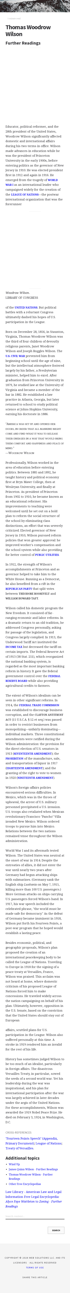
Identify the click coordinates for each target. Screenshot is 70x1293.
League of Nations (49, 1143)
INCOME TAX (14, 647)
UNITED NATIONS (26, 307)
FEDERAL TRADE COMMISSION (39, 705)
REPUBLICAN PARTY (19, 588)
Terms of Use (35, 1267)
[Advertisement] (35, 85)
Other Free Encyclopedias (25, 1184)
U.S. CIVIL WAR (15, 356)
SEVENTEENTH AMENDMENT (33, 753)
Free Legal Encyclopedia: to (34, 1201)
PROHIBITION (14, 758)
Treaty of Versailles (19, 1148)
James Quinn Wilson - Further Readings (33, 1169)
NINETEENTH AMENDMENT (35, 778)
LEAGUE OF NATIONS (25, 194)
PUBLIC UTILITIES (47, 555)
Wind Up (14, 1164)
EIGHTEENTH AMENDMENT (24, 768)
